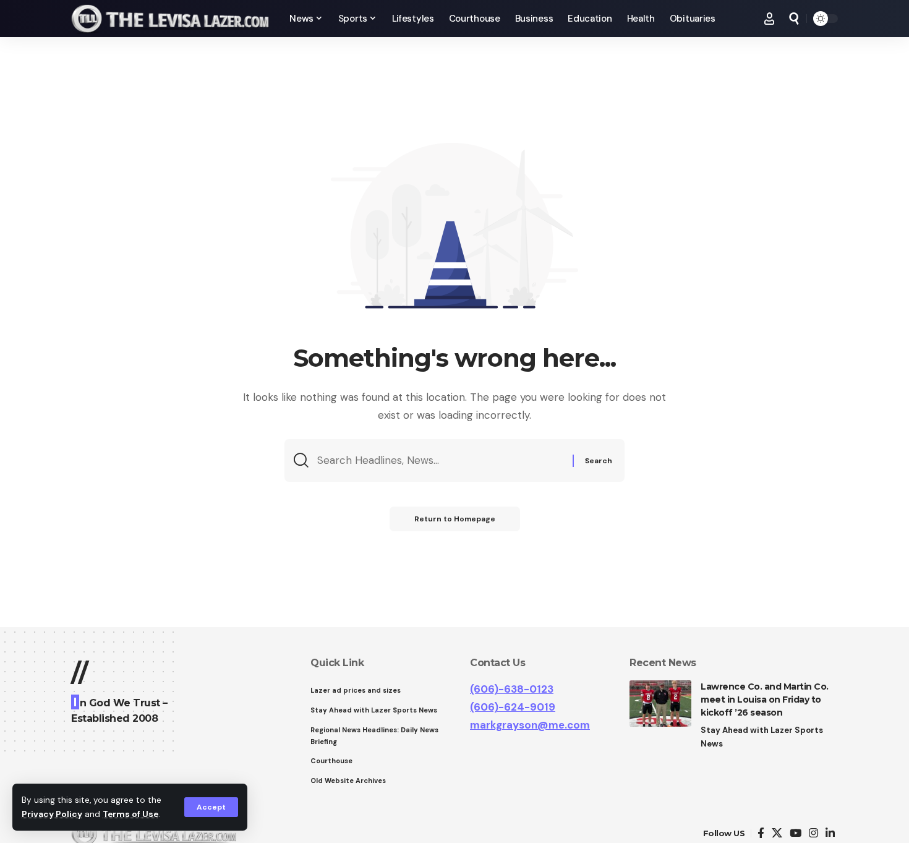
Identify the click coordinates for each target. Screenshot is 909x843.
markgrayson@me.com (530, 725)
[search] (794, 18)
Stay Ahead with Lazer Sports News (762, 737)
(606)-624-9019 (512, 707)
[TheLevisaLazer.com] (170, 18)
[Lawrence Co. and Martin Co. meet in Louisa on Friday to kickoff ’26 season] (660, 703)
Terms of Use (130, 814)
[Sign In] (769, 18)
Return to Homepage (454, 519)
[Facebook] (760, 833)
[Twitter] (777, 833)
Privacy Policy (52, 814)
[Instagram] (813, 833)
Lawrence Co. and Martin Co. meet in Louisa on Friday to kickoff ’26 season (765, 699)
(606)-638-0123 (511, 689)
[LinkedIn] (830, 833)
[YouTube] (795, 833)
